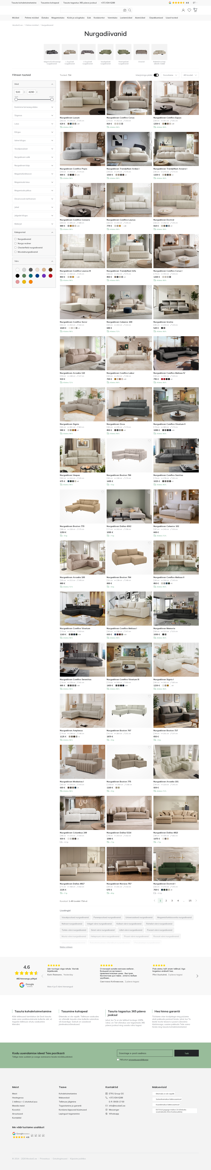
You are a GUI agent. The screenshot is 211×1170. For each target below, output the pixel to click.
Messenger (114, 1109)
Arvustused (17, 1113)
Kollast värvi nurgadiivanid (129, 923)
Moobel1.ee (17, 25)
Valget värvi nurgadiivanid (99, 923)
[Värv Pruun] (50, 269)
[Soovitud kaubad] (189, 10)
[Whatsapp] (196, 1158)
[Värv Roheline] (24, 275)
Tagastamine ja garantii (70, 1105)
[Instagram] (181, 1158)
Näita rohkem (66, 947)
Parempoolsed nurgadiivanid (107, 917)
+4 (124, 277)
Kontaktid (16, 1117)
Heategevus (18, 1097)
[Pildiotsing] (124, 10)
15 (190, 900)
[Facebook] (176, 1158)
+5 (171, 583)
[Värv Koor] (37, 269)
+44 (78, 685)
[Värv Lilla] (44, 275)
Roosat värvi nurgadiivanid (166, 936)
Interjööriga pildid (144, 75)
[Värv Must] (17, 275)
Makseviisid (64, 1097)
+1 (79, 328)
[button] (183, 10)
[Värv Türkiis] (30, 275)
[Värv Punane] (50, 275)
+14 (125, 634)
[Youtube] (186, 1158)
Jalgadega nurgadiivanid (73, 942)
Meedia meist (18, 1105)
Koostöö (16, 1109)
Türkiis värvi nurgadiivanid (74, 930)
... (183, 900)
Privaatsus (45, 1158)
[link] (154, 900)
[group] (67, 974)
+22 (78, 226)
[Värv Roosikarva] (17, 281)
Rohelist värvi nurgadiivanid (159, 923)
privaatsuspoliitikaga (138, 1059)
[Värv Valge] (17, 269)
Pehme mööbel (32, 25)
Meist (14, 1093)
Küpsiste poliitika (78, 1158)
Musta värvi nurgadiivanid (74, 936)
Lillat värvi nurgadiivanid (130, 930)
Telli (187, 1053)
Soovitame (168, 75)
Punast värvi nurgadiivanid (159, 930)
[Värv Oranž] (30, 281)
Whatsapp (114, 1113)
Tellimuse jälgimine (67, 1101)
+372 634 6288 (116, 1097)
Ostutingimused (60, 1158)
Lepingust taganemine (69, 1113)
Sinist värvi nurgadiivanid (103, 930)
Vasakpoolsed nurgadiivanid (75, 917)
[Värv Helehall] (24, 269)
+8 (78, 481)
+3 (171, 226)
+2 (126, 175)
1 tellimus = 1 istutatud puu (24, 1101)
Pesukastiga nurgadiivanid (147, 942)
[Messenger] (191, 1158)
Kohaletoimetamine (68, 1093)
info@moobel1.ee (117, 1105)
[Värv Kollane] (24, 281)
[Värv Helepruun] (44, 269)
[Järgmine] (196, 900)
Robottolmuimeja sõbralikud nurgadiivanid (110, 942)
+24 (173, 430)
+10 (78, 124)
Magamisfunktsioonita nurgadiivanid (174, 917)
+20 (173, 124)
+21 (78, 175)
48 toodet (188, 75)
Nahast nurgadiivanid (72, 923)
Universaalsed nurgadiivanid (139, 917)
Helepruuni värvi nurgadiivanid (105, 936)
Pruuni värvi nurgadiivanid (136, 936)
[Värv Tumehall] (30, 269)
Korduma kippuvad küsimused (73, 1109)
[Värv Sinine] (37, 275)
